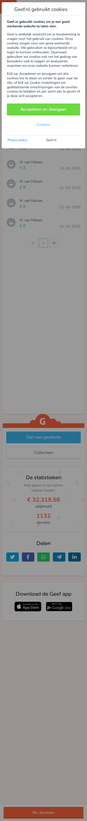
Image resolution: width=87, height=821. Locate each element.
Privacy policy (17, 140)
